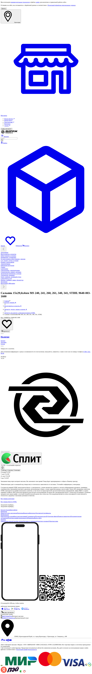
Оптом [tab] (3, 344)
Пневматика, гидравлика (8, 257)
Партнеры (20, 513)
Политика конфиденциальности (18, 518)
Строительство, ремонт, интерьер (11, 272)
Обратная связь (53, 521)
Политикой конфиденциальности (26, 649)
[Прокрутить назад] (3, 249)
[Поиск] (2, 140)
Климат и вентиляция (7, 262)
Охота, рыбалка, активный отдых (11, 277)
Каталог (3, 510)
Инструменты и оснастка (8, 254)
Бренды (12, 510)
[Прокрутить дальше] (3, 286)
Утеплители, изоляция (7, 275)
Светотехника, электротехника (10, 270)
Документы (38, 513)
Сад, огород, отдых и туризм (9, 260)
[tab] (46, 337)
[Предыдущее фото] (3, 333)
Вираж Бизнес (8, 119)
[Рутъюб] (2, 640)
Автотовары (4, 252)
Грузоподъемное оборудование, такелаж (13, 259)
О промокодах (31, 516)
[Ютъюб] (11, 640)
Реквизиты (31, 518)
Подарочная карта (40, 516)
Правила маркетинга (64, 516)
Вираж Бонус (8, 120)
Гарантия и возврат (43, 521)
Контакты (7, 124)
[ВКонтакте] (4, 640)
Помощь (3, 519)
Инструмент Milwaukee (8, 283)
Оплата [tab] (3, 340)
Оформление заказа (7, 521)
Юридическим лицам (7, 516)
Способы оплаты (18, 521)
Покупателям (8, 122)
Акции (6, 125)
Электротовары (5, 264)
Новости (3, 513)
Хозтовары (4, 282)
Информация (5, 515)
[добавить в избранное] (7, 324)
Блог (16, 510)
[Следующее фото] (1, 333)
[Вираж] (9, 133)
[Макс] (8, 640)
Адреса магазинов (11, 513)
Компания (4, 511)
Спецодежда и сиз (6, 278)
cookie (37, 2)
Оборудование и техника (8, 256)
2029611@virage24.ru (8, 618)
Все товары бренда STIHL (9, 502)
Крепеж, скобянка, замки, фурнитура (12, 280)
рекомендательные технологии (20, 2)
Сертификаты (46, 513)
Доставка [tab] (3, 342)
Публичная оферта (52, 516)
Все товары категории (7, 498)
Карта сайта (38, 518)
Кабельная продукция (7, 265)
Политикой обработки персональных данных (62, 5)
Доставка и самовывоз (30, 521)
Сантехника (4, 269)
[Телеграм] (6, 640)
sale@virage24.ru (7, 616)
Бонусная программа (20, 516)
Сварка (3, 267)
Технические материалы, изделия (11, 273)
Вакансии (26, 513)
